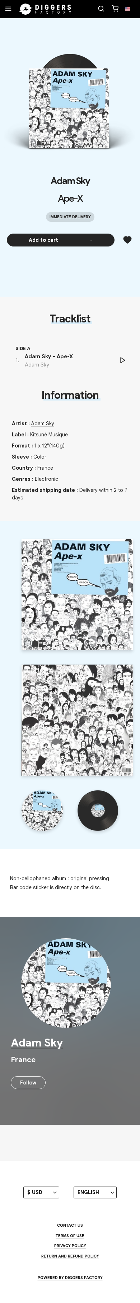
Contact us (70, 1225)
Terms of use (70, 1235)
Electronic (46, 479)
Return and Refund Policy (70, 1256)
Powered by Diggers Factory (70, 1277)
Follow (28, 1082)
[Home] (45, 9)
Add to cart (61, 240)
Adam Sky (70, 181)
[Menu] (8, 9)
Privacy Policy (70, 1245)
